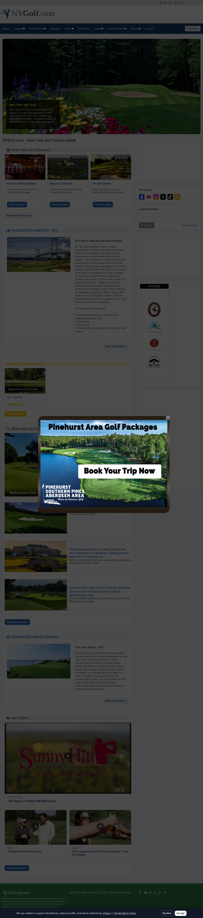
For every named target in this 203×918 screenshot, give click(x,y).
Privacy (107, 913)
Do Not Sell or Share (125, 913)
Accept (181, 913)
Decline (167, 913)
